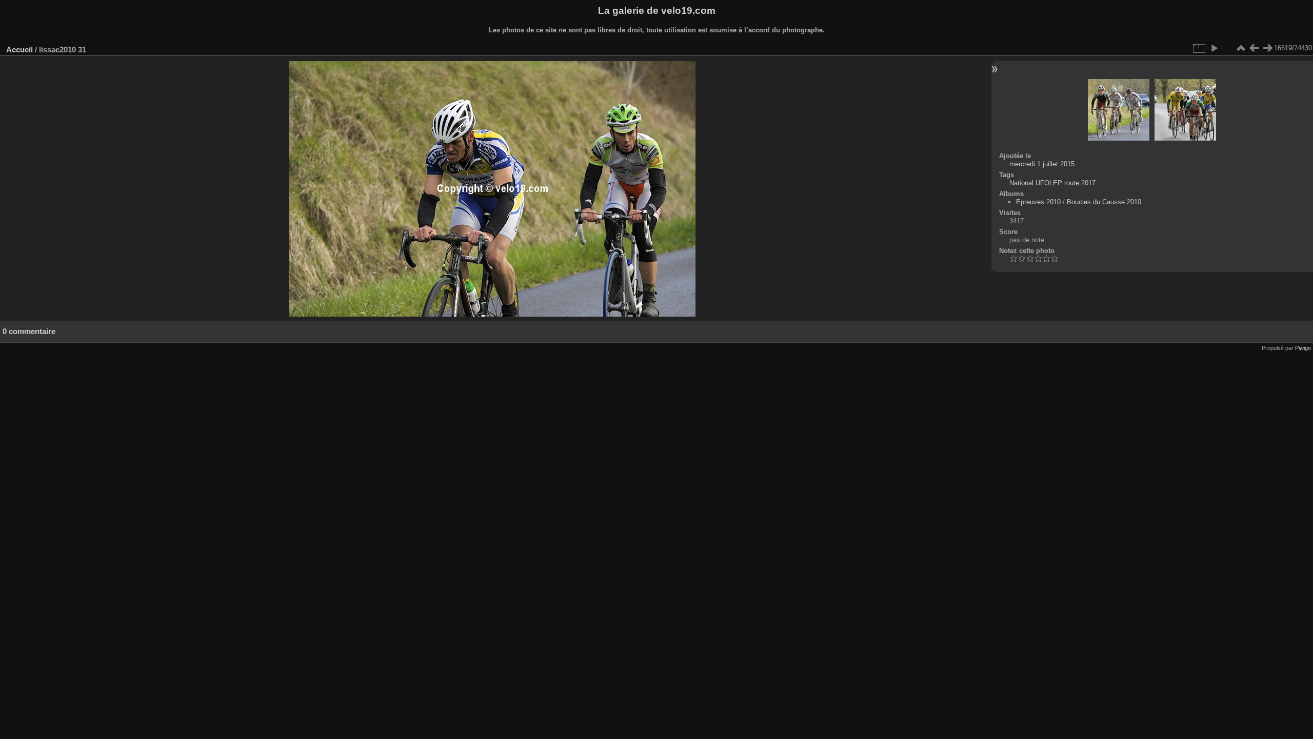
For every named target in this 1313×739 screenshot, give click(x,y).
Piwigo (1303, 348)
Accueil (19, 49)
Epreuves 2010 (1038, 202)
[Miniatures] (1240, 48)
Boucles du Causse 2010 (1104, 202)
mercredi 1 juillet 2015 (1042, 164)
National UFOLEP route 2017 (1052, 183)
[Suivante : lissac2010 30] (1267, 48)
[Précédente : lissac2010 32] (1254, 48)
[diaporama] (1214, 48)
